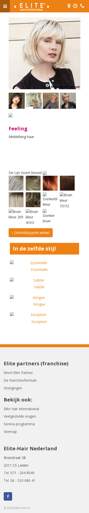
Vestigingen (13, 388)
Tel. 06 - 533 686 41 (19, 480)
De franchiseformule (20, 380)
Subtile (39, 287)
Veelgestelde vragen (20, 416)
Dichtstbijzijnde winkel (31, 232)
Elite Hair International (21, 408)
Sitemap (10, 431)
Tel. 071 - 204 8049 (19, 472)
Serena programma (19, 424)
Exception (39, 321)
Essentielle (39, 269)
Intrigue (39, 304)
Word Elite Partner (18, 372)
